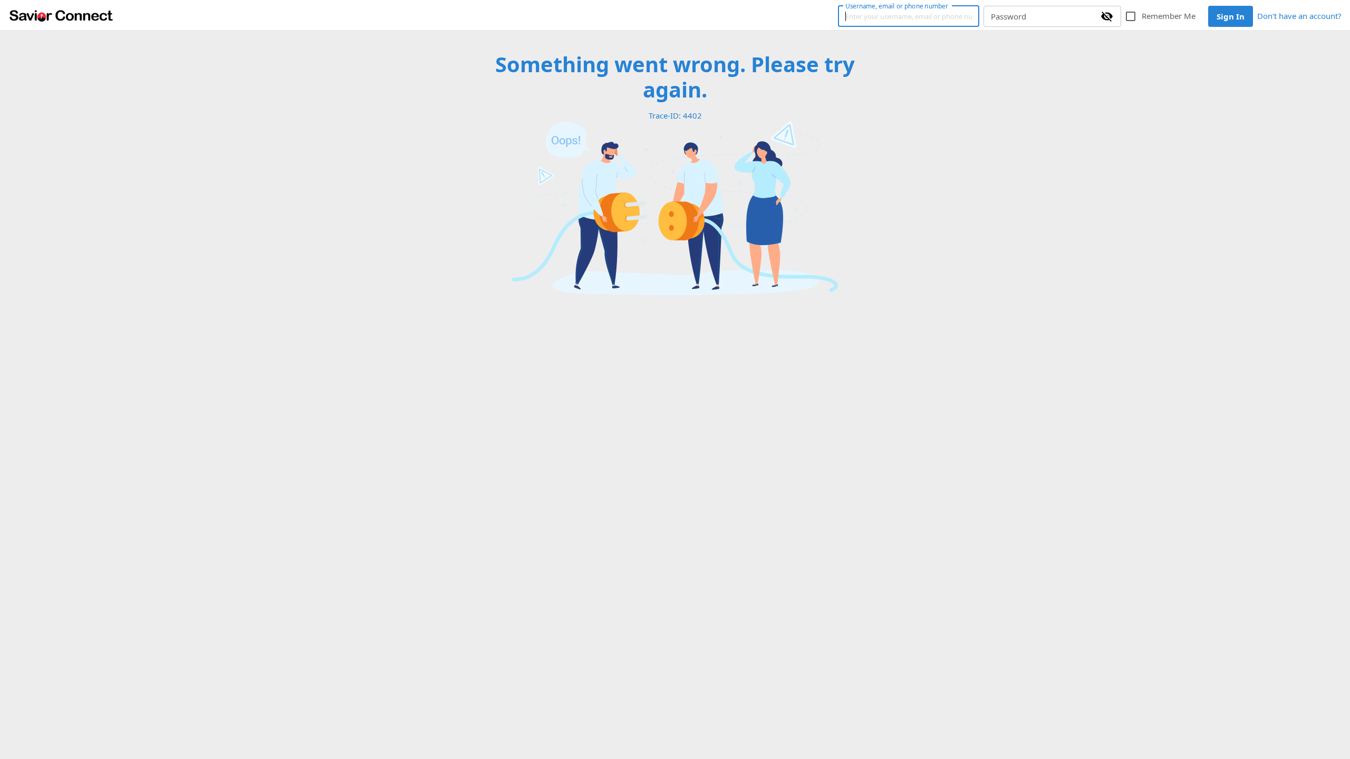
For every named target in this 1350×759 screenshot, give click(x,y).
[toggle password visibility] (1106, 16)
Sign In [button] (1231, 16)
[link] (61, 15)
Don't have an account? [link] (1299, 16)
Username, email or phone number (896, 6)
